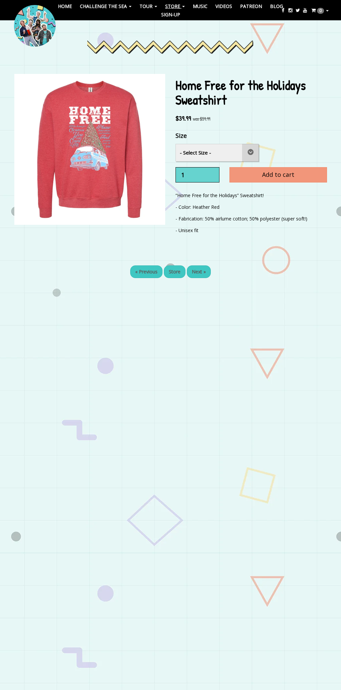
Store (174, 271)
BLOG (276, 6)
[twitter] (298, 10)
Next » (199, 271)
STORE (173, 6)
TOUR (147, 6)
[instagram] (291, 10)
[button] (320, 10)
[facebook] (283, 10)
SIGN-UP (170, 14)
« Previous (146, 271)
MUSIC (200, 6)
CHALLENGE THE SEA (104, 6)
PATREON (251, 6)
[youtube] (305, 10)
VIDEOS (223, 6)
